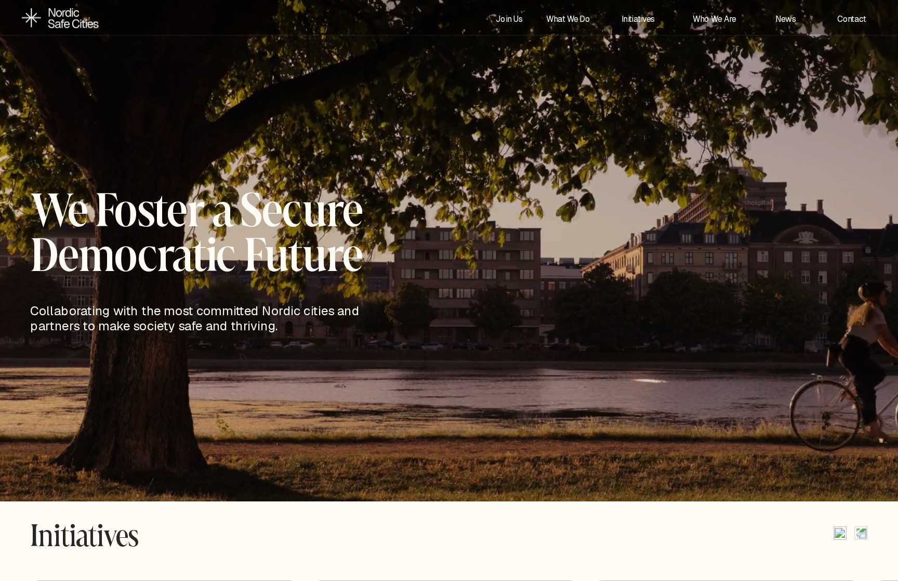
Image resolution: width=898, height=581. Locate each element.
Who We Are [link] (715, 19)
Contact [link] (851, 19)
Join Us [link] (509, 19)
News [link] (785, 19)
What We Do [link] (568, 19)
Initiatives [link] (638, 19)
